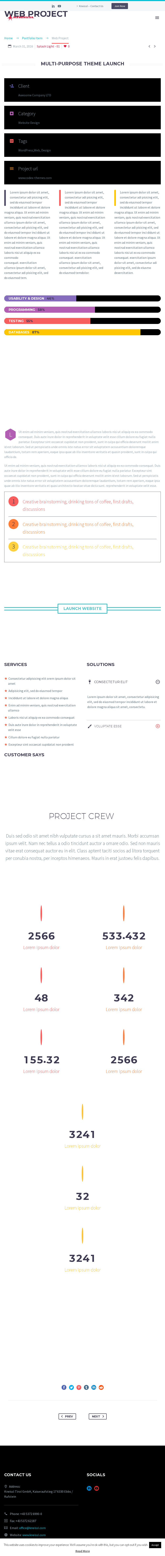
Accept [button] (155, 1545)
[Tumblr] (86, 1387)
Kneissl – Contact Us (91, 6)
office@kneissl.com (32, 1528)
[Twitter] (71, 1387)
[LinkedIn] (53, 6)
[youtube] (96, 1489)
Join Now (119, 6)
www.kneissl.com (34, 1535)
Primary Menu (157, 18)
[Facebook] (64, 1387)
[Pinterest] (78, 1387)
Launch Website (82, 608)
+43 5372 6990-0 (31, 1514)
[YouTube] (59, 6)
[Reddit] (101, 1387)
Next (96, 1416)
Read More (82, 1551)
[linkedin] (89, 1489)
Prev (69, 1416)
